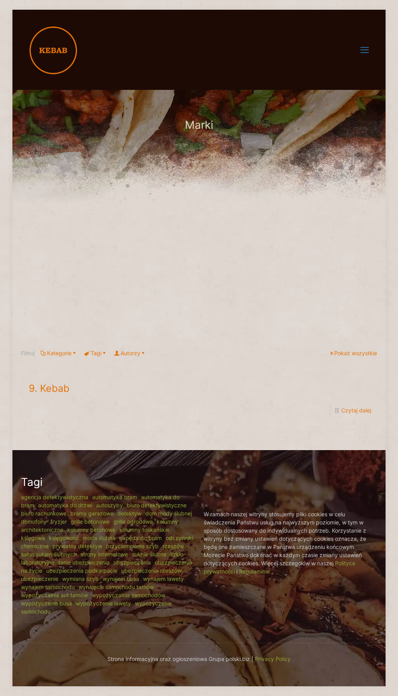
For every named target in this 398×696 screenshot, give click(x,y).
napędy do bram (140, 538)
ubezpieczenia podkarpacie (81, 570)
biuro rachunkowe (43, 513)
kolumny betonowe (91, 529)
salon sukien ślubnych (49, 554)
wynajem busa (121, 578)
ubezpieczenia (132, 562)
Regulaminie (254, 571)
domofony (34, 521)
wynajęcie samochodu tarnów (116, 587)
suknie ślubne (149, 554)
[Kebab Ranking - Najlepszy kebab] (53, 49)
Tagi (96, 353)
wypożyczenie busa (46, 603)
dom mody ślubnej (168, 513)
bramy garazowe (91, 513)
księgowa (33, 538)
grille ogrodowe (133, 521)
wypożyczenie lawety (103, 603)
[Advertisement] (199, 273)
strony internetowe (104, 554)
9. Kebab (49, 388)
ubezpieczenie (39, 578)
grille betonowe (90, 521)
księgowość (64, 538)
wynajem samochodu (48, 587)
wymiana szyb (80, 578)
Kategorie (59, 353)
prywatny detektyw (77, 546)
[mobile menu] (364, 49)
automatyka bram (114, 497)
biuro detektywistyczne (157, 505)
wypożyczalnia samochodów (128, 595)
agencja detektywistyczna (54, 497)
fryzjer (59, 521)
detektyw (129, 513)
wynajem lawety (163, 578)
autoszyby (109, 505)
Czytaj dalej (356, 410)
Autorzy (130, 353)
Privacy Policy (273, 659)
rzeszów (173, 546)
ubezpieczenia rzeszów (151, 570)
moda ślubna (99, 538)
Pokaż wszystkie (355, 353)
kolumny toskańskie (144, 529)
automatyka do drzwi (65, 505)
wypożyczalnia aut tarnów (54, 595)
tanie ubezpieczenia (84, 562)
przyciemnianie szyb (132, 546)
